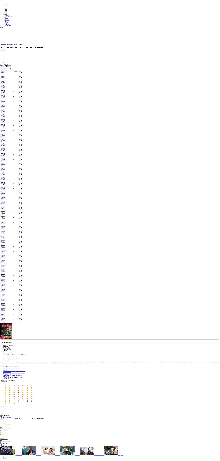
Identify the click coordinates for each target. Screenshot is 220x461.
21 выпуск (3, 96)
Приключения (8, 25)
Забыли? (16, 418)
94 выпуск (3, 188)
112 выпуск (3, 211)
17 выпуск (3, 91)
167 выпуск (3, 280)
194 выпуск (3, 314)
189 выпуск (3, 308)
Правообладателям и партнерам (9, 457)
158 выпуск (3, 269)
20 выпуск (3, 95)
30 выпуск (3, 107)
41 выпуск (3, 121)
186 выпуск (3, 304)
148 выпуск (3, 256)
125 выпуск (3, 227)
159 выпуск (3, 270)
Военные (7, 19)
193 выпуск (3, 313)
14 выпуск (3, 87)
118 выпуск (3, 218)
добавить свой (14, 358)
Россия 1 (2, 438)
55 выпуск (3, 139)
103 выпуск (3, 199)
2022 (6, 9)
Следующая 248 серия (9, 68)
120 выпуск (3, 221)
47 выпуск (3, 129)
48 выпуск (3, 130)
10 (3, 62)
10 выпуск (3, 82)
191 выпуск (3, 310)
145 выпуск (3, 252)
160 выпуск (3, 271)
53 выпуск (3, 136)
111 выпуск (3, 209)
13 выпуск (3, 86)
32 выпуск (3, 110)
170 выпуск (3, 284)
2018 (6, 13)
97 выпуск (3, 192)
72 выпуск (3, 160)
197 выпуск (3, 318)
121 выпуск (3, 222)
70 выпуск (3, 158)
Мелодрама (7, 22)
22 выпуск (3, 97)
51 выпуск (3, 134)
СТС (1, 431)
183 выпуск (3, 300)
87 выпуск (3, 179)
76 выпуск (3, 165)
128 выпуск (3, 231)
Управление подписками (5, 426)
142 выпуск (3, 248)
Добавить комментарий (5, 415)
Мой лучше (5, 370)
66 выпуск (3, 153)
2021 (6, 10)
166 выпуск (3, 279)
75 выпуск (3, 164)
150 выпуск (3, 258)
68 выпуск (3, 155)
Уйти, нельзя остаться (7, 372)
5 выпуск (2, 76)
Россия (7, 347)
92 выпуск (3, 185)
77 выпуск (3, 166)
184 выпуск (3, 301)
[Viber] (7, 65)
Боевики (6, 18)
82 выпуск (3, 173)
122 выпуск (3, 223)
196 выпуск (3, 316)
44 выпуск (3, 125)
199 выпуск (3, 320)
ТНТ (1, 433)
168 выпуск (3, 281)
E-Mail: (1, 418)
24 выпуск (3, 100)
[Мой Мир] (10, 65)
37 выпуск (3, 116)
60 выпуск (3, 145)
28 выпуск (3, 105)
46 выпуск (3, 127)
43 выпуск (3, 124)
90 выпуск (3, 183)
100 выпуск (3, 195)
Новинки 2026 (5, 3)
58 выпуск (3, 143)
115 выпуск (3, 214)
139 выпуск (3, 245)
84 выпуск (3, 175)
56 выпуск (3, 140)
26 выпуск (3, 102)
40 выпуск (3, 120)
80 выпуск (3, 170)
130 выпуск (3, 233)
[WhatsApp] (9, 65)
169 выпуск (3, 282)
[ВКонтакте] (1, 65)
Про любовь (2, 366)
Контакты (5, 458)
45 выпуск (3, 126)
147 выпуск (3, 255)
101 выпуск (3, 197)
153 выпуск (3, 262)
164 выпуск (3, 276)
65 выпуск (3, 151)
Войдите (2, 417)
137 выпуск (3, 242)
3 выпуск (2, 73)
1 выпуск (2, 71)
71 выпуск (3, 159)
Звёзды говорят (6, 376)
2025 (6, 5)
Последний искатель (7, 374)
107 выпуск (3, 204)
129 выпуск (3, 232)
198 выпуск (3, 319)
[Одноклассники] (2, 65)
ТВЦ (1, 444)
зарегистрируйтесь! (9, 417)
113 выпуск (3, 212)
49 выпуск (3, 131)
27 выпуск (3, 103)
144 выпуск (3, 251)
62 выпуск (3, 148)
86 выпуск (3, 178)
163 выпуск (3, 275)
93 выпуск (3, 187)
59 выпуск (3, 144)
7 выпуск (2, 78)
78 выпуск (3, 168)
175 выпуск (3, 290)
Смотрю (4, 423)
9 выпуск (2, 81)
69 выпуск (3, 156)
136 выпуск (3, 241)
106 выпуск (3, 203)
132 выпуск (3, 236)
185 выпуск (3, 303)
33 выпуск (3, 111)
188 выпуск (3, 306)
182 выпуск (3, 299)
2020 (6, 11)
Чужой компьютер (40, 418)
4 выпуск (2, 74)
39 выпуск (3, 119)
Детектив (7, 20)
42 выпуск (3, 122)
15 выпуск (3, 88)
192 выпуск (3, 311)
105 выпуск (3, 202)
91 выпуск (3, 184)
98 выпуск (3, 193)
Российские (7, 15)
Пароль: (19, 418)
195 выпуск (3, 315)
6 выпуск (2, 77)
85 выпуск (3, 177)
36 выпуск (3, 115)
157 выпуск (3, 267)
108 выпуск (3, 206)
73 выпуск (3, 161)
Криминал (7, 24)
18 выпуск (3, 92)
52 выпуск (3, 135)
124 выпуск (3, 226)
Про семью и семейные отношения (12, 366)
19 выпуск (3, 93)
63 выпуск (3, 149)
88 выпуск (3, 180)
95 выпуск (3, 189)
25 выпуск (3, 101)
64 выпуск (3, 150)
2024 (6, 7)
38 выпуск (3, 117)
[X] (6, 65)
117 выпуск (3, 217)
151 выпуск (3, 260)
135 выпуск (3, 240)
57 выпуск (3, 141)
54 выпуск (3, 137)
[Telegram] (4, 65)
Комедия (6, 23)
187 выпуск (3, 305)
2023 (6, 8)
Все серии (2, 68)
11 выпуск (3, 83)
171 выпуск (3, 285)
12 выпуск (3, 85)
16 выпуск (3, 90)
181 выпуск (3, 298)
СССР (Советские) (8, 16)
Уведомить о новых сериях (6, 342)
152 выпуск (3, 261)
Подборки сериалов (4, 428)
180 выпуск (3, 296)
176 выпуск (3, 291)
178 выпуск (3, 294)
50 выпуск (3, 132)
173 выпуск (3, 287)
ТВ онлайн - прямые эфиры (5, 427)
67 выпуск (3, 154)
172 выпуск (3, 286)
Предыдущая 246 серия (5, 66)
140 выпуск (3, 246)
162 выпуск (3, 274)
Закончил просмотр (6, 424)
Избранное (5, 422)
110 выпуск (3, 208)
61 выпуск (3, 146)
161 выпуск (3, 272)
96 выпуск (3, 190)
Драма (6, 21)
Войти (33, 418)
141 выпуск (3, 247)
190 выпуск (3, 309)
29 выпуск (3, 106)
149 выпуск (3, 257)
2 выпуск (2, 72)
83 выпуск (3, 174)
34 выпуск (3, 112)
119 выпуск (3, 219)
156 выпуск (3, 266)
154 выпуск (3, 264)
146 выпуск (3, 253)
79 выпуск (3, 169)
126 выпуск (3, 228)
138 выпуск (3, 243)
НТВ (1, 440)
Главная (4, 2)
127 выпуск (3, 229)
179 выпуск (3, 295)
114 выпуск (3, 213)
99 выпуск (3, 194)
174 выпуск (3, 289)
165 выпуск (3, 277)
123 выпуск (3, 224)
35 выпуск (3, 114)
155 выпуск (3, 265)
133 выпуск (3, 237)
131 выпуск (3, 235)
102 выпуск (3, 198)
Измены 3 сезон (6, 378)
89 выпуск (3, 182)
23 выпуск (3, 98)
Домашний (2, 442)
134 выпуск (3, 238)
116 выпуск (3, 216)
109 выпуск (3, 207)
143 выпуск (3, 250)
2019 (6, 12)
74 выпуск (3, 163)
